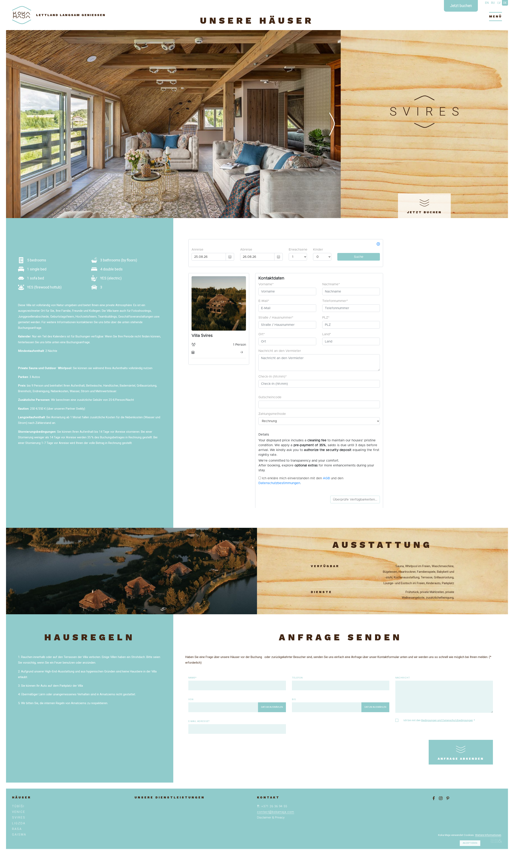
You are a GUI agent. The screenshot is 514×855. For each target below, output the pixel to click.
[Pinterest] (448, 798)
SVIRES (18, 817)
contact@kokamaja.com (275, 812)
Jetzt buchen (461, 5)
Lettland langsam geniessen (71, 15)
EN (487, 3)
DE (505, 3)
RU (493, 3)
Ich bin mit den (439, 720)
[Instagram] (441, 798)
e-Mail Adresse (198, 721)
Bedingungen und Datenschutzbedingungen (447, 720)
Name (191, 677)
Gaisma (19, 834)
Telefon (297, 677)
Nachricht (402, 677)
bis (294, 699)
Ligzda (18, 823)
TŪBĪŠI (18, 806)
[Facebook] (434, 798)
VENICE (18, 812)
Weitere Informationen (488, 835)
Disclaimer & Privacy (271, 817)
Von (191, 699)
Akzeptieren (470, 843)
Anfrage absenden (461, 759)
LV (499, 3)
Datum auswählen (272, 707)
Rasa (17, 829)
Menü (495, 16)
